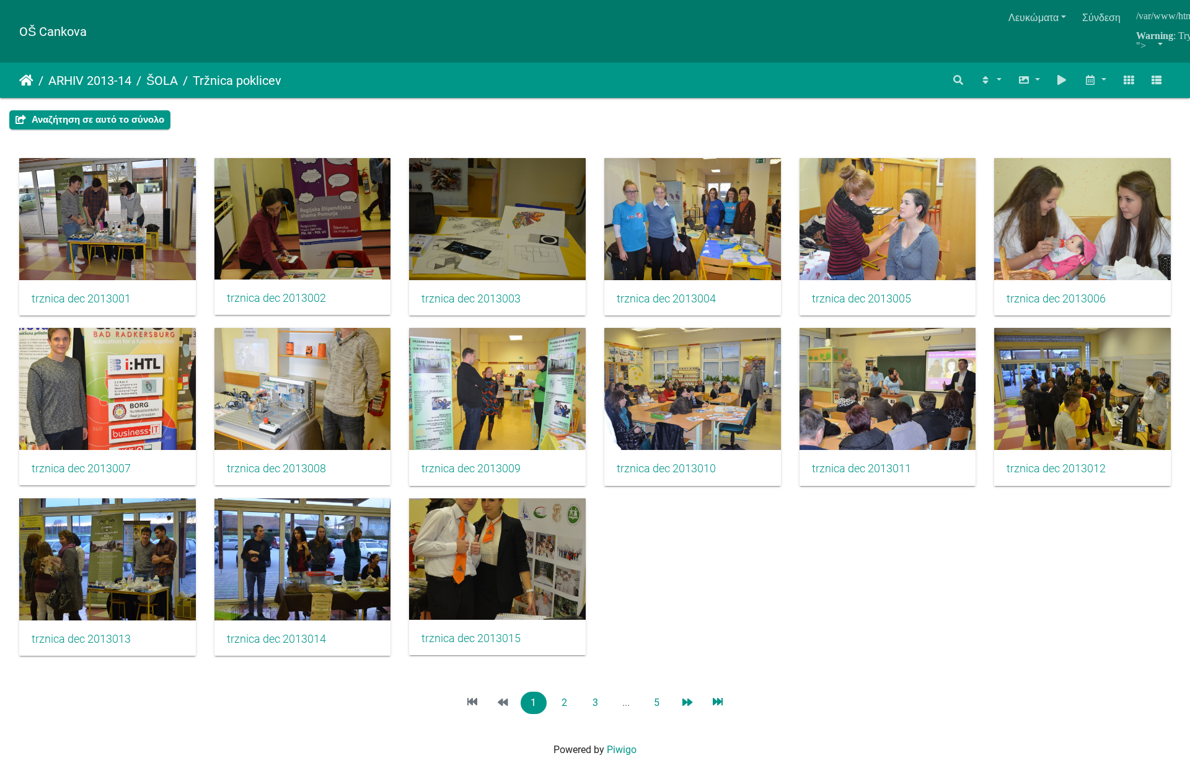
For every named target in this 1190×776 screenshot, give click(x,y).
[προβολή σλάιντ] (1062, 80)
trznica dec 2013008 (276, 468)
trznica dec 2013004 (666, 299)
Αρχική (26, 80)
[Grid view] (1128, 80)
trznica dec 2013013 (81, 639)
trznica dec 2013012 (1056, 468)
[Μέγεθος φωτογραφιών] (1029, 80)
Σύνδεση (1101, 18)
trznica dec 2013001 (81, 299)
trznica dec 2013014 (276, 639)
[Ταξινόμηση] (990, 80)
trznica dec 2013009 (471, 468)
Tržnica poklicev (237, 80)
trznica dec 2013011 (861, 468)
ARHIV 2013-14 (89, 80)
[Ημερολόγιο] (1095, 80)
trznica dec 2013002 (276, 298)
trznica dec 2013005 (861, 299)
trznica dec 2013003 (471, 299)
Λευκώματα (1033, 18)
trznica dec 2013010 (666, 468)
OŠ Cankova (53, 31)
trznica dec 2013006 (1056, 299)
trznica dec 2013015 (471, 638)
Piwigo (622, 750)
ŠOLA (162, 80)
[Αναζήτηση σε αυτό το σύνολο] (959, 80)
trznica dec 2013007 (81, 468)
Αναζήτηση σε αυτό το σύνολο (96, 119)
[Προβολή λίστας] (1156, 80)
